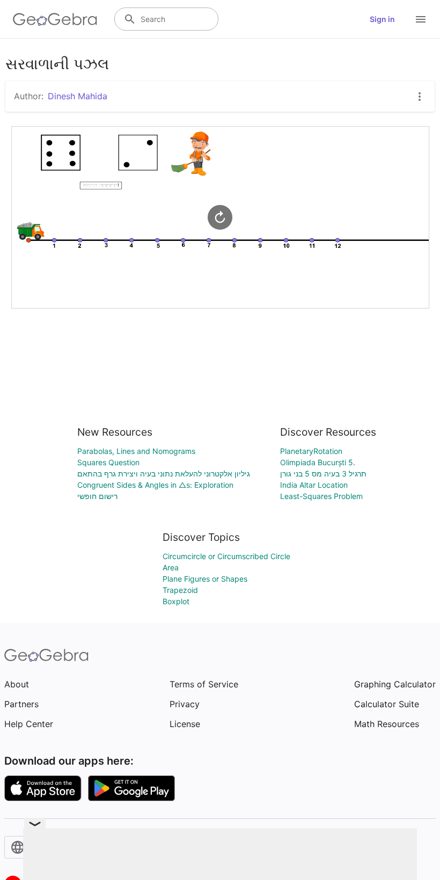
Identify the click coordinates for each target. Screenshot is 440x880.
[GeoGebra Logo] (55, 19)
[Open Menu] (420, 19)
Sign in (382, 19)
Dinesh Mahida (77, 96)
